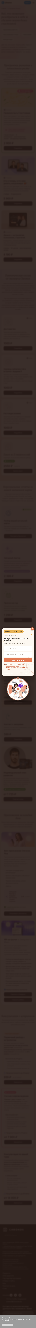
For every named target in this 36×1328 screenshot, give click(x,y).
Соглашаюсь (8, 1325)
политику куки (25, 1317)
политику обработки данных (9, 1319)
